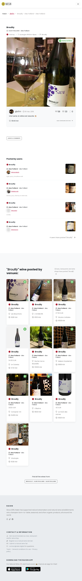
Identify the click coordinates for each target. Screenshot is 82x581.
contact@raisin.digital (16, 546)
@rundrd (14, 210)
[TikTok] (9, 519)
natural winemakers (40, 510)
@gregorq (14, 230)
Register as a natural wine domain (21, 541)
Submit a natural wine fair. (19, 544)
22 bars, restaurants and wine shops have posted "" (64, 270)
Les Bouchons (16, 314)
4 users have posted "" (61, 237)
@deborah (14, 191)
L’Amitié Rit (38, 314)
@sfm (12, 14)
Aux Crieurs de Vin (64, 120)
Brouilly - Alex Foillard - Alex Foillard (41, 481)
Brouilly (15, 304)
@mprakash (15, 172)
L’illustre (37, 408)
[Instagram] (7, 519)
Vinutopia (14, 458)
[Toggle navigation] (78, 4)
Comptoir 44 (16, 412)
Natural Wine (15, 564)
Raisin (4, 14)
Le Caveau (15, 364)
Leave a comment (14, 138)
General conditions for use (21, 549)
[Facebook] (12, 519)
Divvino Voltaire (64, 317)
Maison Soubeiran (65, 361)
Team (8, 549)
